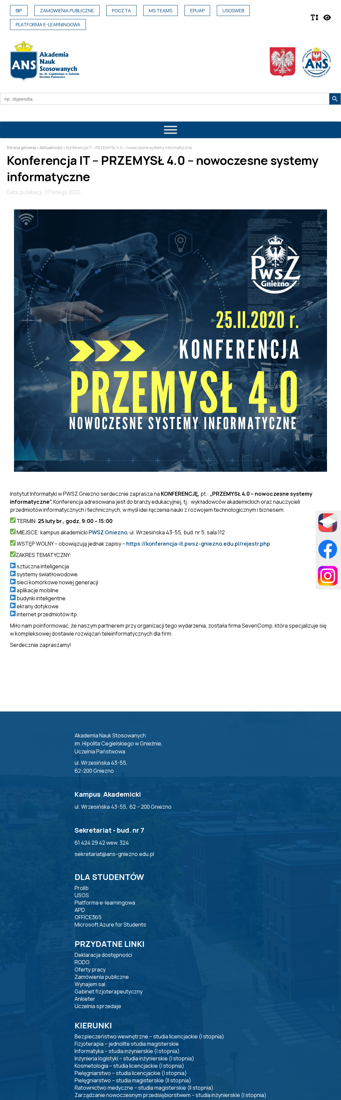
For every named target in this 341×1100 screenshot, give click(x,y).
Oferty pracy (90, 969)
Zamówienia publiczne (67, 10)
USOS (82, 895)
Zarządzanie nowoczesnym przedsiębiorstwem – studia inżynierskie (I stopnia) (170, 1095)
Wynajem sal (90, 984)
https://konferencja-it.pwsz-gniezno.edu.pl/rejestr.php (198, 543)
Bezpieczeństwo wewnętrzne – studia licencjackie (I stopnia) (149, 1036)
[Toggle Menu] (170, 130)
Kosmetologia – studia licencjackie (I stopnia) (129, 1065)
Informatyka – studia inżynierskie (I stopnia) (127, 1051)
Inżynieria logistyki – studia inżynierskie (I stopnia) (134, 1058)
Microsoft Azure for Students (110, 924)
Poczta (121, 10)
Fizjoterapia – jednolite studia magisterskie (127, 1043)
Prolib (82, 888)
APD (80, 910)
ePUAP (197, 10)
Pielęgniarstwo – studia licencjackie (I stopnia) (131, 1073)
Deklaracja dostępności (103, 955)
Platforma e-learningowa (48, 24)
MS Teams (160, 10)
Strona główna (21, 147)
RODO (82, 962)
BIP (19, 10)
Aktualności (51, 147)
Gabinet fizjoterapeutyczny (109, 991)
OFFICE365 (88, 917)
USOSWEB (233, 10)
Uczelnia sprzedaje (98, 1006)
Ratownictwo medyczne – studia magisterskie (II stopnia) (144, 1087)
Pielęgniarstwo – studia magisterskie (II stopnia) (133, 1080)
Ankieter (85, 998)
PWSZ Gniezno (108, 532)
